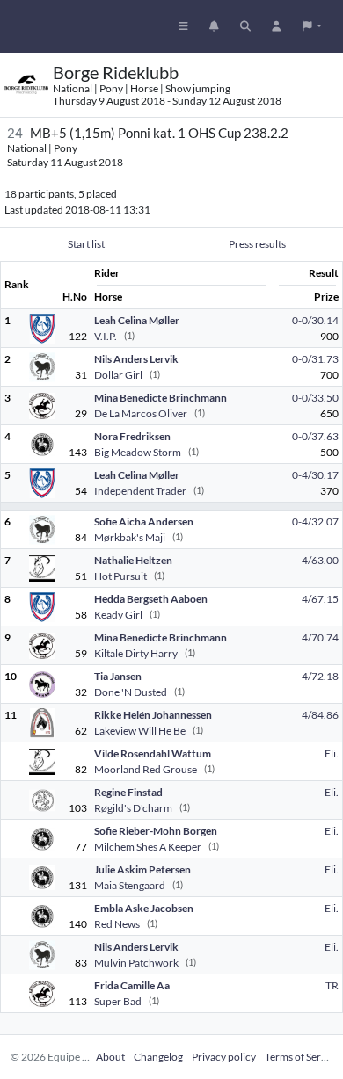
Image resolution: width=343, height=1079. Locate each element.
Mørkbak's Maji (129, 537)
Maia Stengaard (129, 885)
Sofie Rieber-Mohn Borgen (155, 830)
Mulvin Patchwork (136, 962)
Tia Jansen (118, 676)
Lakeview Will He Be (140, 730)
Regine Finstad (128, 792)
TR (332, 985)
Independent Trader (140, 490)
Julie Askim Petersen (142, 869)
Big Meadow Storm (137, 452)
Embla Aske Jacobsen (143, 908)
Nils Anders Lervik (136, 359)
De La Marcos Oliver (140, 413)
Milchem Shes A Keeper (147, 846)
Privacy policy (224, 1056)
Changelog (158, 1056)
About (110, 1056)
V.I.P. (105, 336)
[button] (312, 26)
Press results (257, 243)
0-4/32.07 (315, 521)
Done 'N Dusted (130, 692)
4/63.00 (320, 560)
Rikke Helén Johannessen (153, 714)
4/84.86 (320, 714)
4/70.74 (320, 637)
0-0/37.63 (315, 436)
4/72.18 (320, 676)
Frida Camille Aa (132, 985)
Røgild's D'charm (133, 808)
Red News (117, 924)
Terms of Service (302, 1056)
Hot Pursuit (120, 576)
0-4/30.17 (315, 475)
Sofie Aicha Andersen (143, 521)
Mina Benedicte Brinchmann (160, 397)
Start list (86, 243)
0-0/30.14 (315, 320)
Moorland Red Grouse (145, 769)
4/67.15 (320, 598)
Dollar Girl (118, 374)
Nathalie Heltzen (133, 560)
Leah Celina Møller (136, 320)
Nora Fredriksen (132, 436)
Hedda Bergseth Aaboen (151, 598)
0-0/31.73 (315, 359)
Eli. (332, 753)
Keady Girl (118, 614)
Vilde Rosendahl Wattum (152, 753)
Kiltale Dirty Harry (136, 653)
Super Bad (118, 1001)
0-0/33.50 (315, 397)
